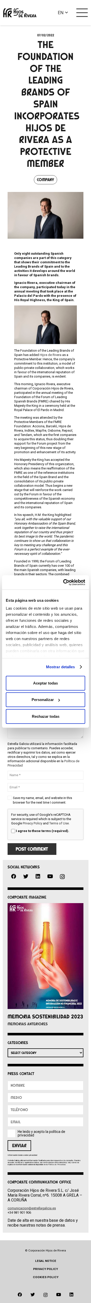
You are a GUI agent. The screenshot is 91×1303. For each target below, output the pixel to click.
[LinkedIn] (38, 876)
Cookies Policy (45, 1277)
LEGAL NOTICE (45, 1261)
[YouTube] (50, 876)
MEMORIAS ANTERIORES (28, 1024)
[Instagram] (62, 877)
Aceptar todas (45, 683)
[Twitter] (26, 876)
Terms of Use (59, 823)
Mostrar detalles (60, 667)
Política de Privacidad (56, 1164)
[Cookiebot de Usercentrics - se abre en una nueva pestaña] (64, 582)
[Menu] (82, 12)
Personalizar (43, 699)
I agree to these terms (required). (42, 831)
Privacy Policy (32, 823)
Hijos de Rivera (50, 355)
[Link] (19, 12)
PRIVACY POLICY (45, 1269)
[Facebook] (14, 876)
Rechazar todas (45, 716)
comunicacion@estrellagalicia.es (32, 1208)
